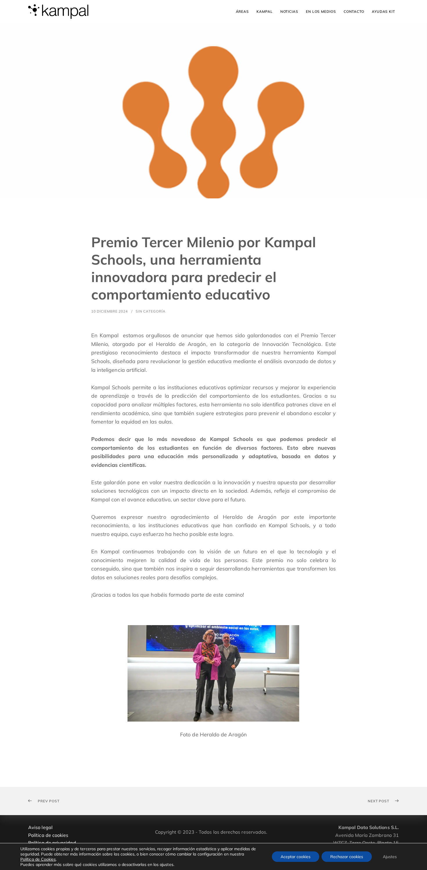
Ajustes (390, 856)
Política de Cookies (38, 859)
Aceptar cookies (296, 856)
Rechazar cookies (346, 856)
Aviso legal (40, 827)
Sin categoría (151, 311)
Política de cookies (48, 835)
